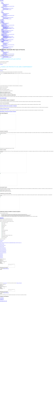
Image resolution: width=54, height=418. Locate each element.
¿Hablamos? (1, 64)
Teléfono (1, 260)
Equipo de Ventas (2, 246)
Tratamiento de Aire (5, 23)
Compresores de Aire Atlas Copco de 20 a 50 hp (8, 6)
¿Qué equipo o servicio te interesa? (4, 267)
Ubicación (1, 241)
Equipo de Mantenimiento (3, 251)
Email (1, 259)
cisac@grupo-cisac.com (3, 245)
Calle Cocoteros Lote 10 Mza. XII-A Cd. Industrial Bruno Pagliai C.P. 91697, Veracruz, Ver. (10, 242)
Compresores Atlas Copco (6, 4)
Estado (1, 287)
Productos (2, 3)
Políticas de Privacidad (6, 268)
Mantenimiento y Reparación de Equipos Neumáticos (8, 111)
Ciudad (1, 263)
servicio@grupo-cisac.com (3, 250)
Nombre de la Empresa (2, 261)
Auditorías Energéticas (5, 27)
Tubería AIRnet (5, 5)
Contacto (2, 10)
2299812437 (1, 256)
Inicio (2, 2)
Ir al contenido (1, 0)
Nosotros (2, 21)
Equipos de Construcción (4, 25)
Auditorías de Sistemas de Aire (4, 108)
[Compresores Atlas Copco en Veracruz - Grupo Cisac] (2, 240)
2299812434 (1, 255)
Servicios (2, 7)
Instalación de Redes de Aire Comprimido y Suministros (8, 105)
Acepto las (5, 268)
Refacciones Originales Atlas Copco (7, 9)
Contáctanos (1, 70)
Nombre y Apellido (2, 284)
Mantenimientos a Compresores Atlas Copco (8, 8)
